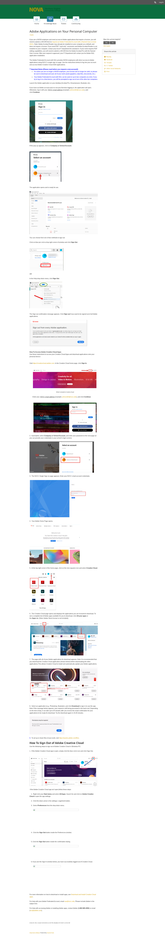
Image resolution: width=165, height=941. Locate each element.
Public (32, 35)
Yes (106, 42)
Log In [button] (161, 2)
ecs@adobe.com (35, 910)
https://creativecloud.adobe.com (43, 363)
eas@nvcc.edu (69, 901)
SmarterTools (50, 932)
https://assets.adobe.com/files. (69, 738)
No (113, 42)
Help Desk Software (35, 932)
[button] (155, 2)
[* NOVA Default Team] (45, 9)
